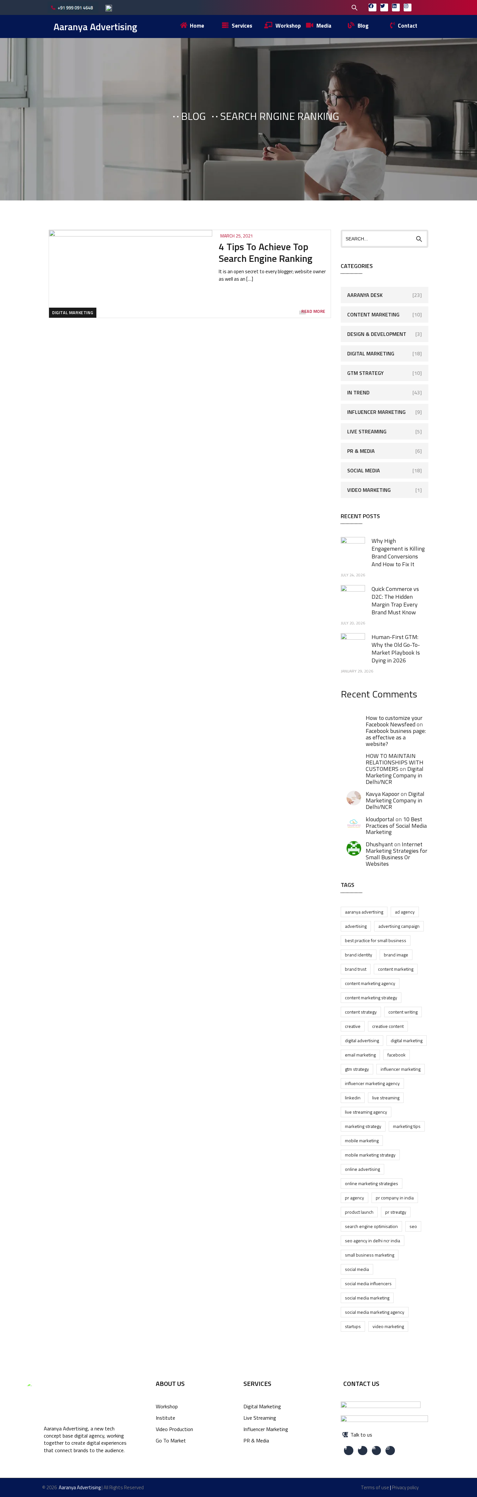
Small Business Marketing (369, 1254)
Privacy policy (405, 1487)
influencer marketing (401, 1069)
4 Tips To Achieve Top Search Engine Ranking (265, 252)
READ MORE (313, 311)
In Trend (358, 392)
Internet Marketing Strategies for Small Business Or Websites (396, 854)
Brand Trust (355, 969)
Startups (353, 1326)
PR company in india (395, 1197)
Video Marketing (369, 490)
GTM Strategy (365, 373)
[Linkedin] (396, 7)
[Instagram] (407, 7)
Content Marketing (373, 314)
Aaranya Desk (365, 295)
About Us (170, 1383)
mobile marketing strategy (370, 1154)
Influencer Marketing (376, 412)
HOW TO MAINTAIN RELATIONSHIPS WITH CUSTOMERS (394, 762)
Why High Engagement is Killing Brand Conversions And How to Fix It (398, 552)
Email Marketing (360, 1054)
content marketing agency (370, 983)
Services (257, 1383)
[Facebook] (372, 7)
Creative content (388, 1026)
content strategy (361, 1011)
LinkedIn (353, 1097)
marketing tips (407, 1126)
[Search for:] (313, 7)
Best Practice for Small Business (375, 940)
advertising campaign (399, 926)
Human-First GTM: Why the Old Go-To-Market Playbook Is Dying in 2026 (396, 649)
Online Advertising (362, 1169)
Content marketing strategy (371, 997)
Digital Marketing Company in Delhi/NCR (394, 775)
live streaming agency (366, 1111)
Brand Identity (358, 954)
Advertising (356, 926)
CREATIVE (353, 1026)
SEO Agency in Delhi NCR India (372, 1240)
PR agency (354, 1197)
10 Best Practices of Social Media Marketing (396, 826)
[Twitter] (384, 7)
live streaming (385, 1097)
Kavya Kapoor (382, 793)
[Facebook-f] (348, 1450)
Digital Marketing (72, 312)
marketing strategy (363, 1126)
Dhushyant (379, 844)
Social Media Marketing (367, 1297)
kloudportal (380, 819)
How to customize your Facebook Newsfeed (394, 721)
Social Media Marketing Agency (374, 1312)
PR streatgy (395, 1212)
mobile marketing (362, 1140)
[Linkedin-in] (376, 1450)
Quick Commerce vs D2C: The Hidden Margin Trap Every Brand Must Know (395, 600)
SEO (413, 1226)
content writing (403, 1011)
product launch (359, 1212)
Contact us (361, 1383)
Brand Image (396, 954)
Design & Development (376, 334)
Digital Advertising (362, 1040)
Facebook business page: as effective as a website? (396, 737)
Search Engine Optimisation (371, 1226)
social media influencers (368, 1283)
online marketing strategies (371, 1183)
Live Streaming (366, 431)
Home (152, 116)
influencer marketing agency (372, 1083)
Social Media (363, 470)
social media (357, 1269)
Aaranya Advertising (95, 26)
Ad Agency (405, 911)
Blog (193, 116)
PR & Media (361, 451)
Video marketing (388, 1326)
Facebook (396, 1054)
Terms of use (375, 1487)
